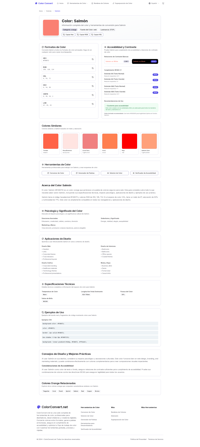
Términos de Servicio (155, 439)
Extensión (114, 416)
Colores (48, 11)
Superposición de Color (123, 3)
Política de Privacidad (138, 439)
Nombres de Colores (101, 3)
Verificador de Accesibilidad (145, 173)
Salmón (57, 11)
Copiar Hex (70, 34)
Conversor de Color (57, 173)
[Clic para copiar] (92, 59)
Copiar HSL (98, 34)
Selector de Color (116, 173)
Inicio (61, 3)
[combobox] (154, 3)
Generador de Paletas (86, 173)
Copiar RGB (84, 34)
